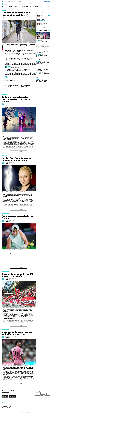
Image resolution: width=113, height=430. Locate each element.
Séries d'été (21, 6)
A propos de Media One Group (16, 1)
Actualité (15, 6)
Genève (38, 403)
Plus (41, 6)
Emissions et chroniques (17, 404)
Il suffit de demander (28, 404)
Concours (26, 6)
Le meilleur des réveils (28, 403)
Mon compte (47, 1)
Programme (26, 3)
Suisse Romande (39, 404)
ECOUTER (20, 3)
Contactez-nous (8, 1)
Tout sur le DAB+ (36, 6)
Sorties (30, 6)
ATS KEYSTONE (8, 163)
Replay (32, 3)
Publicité (3, 1)
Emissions (10, 6)
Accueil (14, 403)
